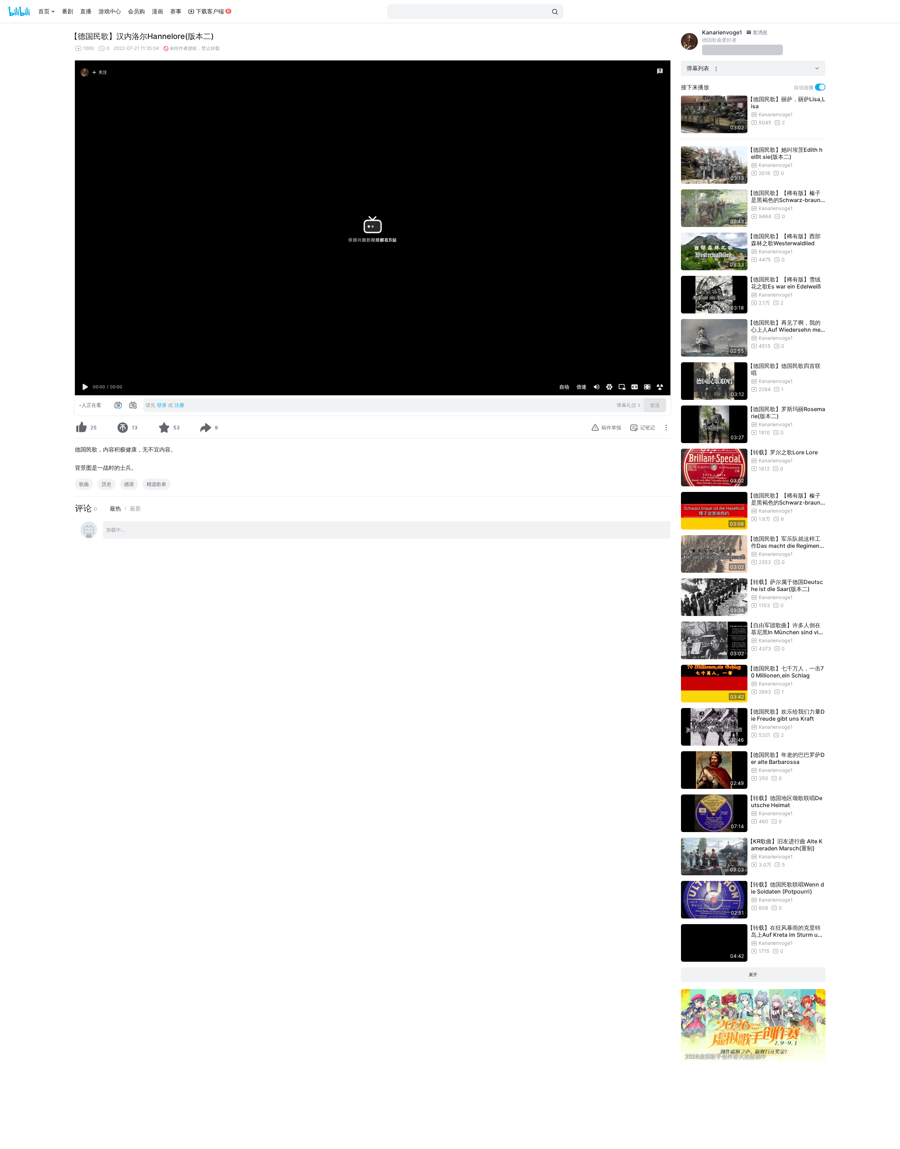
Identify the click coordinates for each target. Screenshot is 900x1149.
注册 (179, 405)
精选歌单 (156, 484)
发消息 (759, 32)
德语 (129, 484)
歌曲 (84, 484)
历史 (106, 484)
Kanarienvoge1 (722, 32)
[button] (85, 387)
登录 (162, 405)
